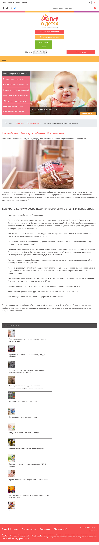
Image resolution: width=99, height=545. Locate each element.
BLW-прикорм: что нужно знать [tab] (16, 74)
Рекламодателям (29, 529)
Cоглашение (45, 529)
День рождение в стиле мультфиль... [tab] (13, 107)
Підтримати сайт (61, 529)
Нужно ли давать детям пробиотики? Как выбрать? (29, 480)
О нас (4, 529)
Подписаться (81, 52)
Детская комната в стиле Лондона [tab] (13, 113)
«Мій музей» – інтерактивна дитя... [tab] (14, 102)
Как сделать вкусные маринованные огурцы (26, 448)
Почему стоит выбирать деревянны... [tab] (13, 80)
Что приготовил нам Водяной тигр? (23, 401)
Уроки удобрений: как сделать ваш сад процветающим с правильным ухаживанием (26, 387)
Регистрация (21, 2)
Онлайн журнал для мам (49, 37)
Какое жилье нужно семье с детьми (23, 417)
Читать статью (87, 114)
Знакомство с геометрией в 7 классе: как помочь (28, 511)
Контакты (14, 529)
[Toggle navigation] (4, 59)
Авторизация (8, 2)
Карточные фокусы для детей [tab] (15, 95)
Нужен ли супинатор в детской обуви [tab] (16, 91)
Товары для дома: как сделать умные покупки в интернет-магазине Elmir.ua (28, 371)
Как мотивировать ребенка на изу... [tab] (15, 85)
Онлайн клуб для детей (49, 32)
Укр (88, 2)
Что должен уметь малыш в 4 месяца (24, 433)
